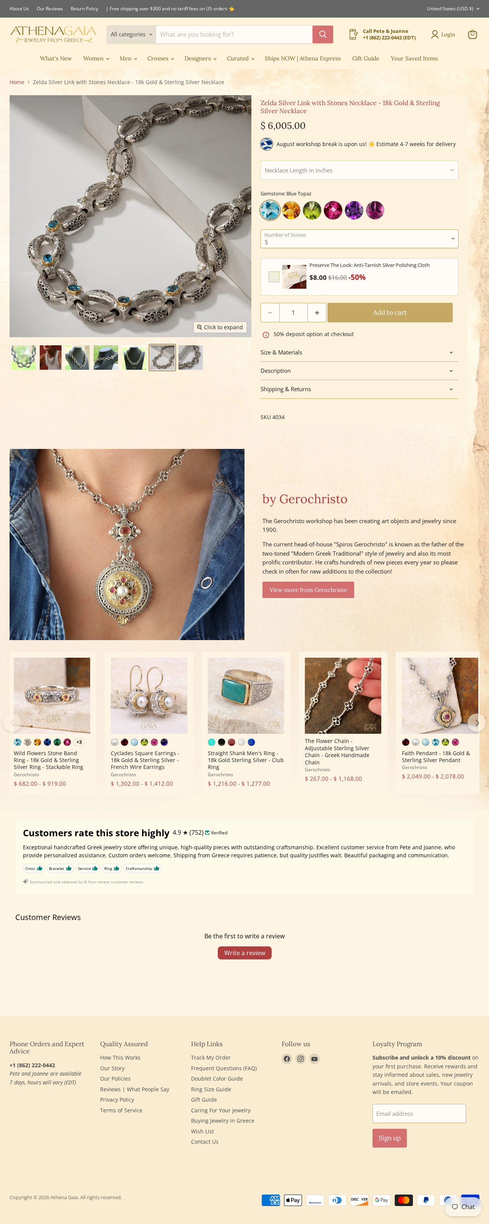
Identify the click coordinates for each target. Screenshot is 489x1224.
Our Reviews (50, 8)
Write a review (244, 953)
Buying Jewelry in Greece (222, 1120)
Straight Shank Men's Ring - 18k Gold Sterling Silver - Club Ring (246, 760)
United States (450, 8)
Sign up (390, 1138)
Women (94, 58)
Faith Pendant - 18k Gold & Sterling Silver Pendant (436, 756)
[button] (24, 358)
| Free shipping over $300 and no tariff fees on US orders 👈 (170, 8)
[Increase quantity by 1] (317, 312)
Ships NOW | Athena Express (303, 58)
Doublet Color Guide (217, 1078)
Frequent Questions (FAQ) (224, 1068)
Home (17, 82)
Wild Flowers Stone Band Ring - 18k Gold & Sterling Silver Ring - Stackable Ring (48, 760)
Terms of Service (121, 1110)
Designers (198, 58)
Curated (238, 58)
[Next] (477, 723)
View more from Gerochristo (308, 589)
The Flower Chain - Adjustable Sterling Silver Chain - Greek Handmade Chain (337, 751)
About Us (19, 8)
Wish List (202, 1131)
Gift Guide (365, 58)
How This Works (120, 1057)
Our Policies (115, 1078)
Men (126, 58)
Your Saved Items (414, 58)
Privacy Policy (117, 1099)
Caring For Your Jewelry (221, 1110)
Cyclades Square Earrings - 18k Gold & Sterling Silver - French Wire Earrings (145, 760)
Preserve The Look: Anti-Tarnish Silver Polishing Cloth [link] (369, 265)
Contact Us (205, 1141)
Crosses (158, 58)
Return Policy (84, 8)
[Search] (323, 34)
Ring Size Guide (211, 1089)
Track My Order (211, 1057)
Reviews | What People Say (134, 1089)
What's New (56, 58)
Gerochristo (26, 774)
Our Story (112, 1068)
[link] (294, 277)
